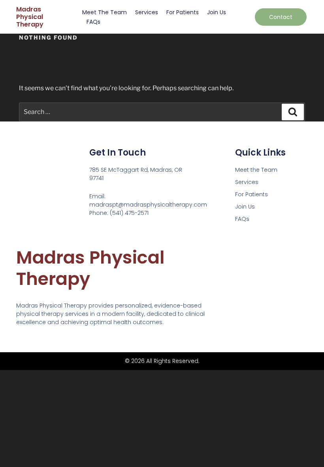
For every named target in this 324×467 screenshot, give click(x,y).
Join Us (216, 12)
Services (146, 12)
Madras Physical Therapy (29, 17)
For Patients (182, 12)
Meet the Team (104, 12)
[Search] (293, 112)
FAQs (93, 22)
